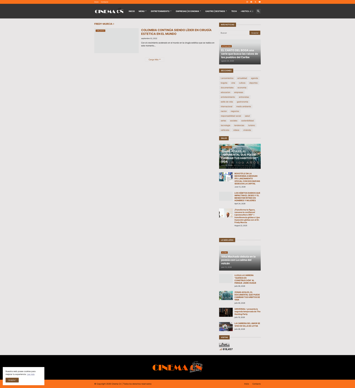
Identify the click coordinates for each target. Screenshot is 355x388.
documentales (227, 87)
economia (242, 87)
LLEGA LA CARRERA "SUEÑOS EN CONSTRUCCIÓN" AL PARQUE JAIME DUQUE (245, 279)
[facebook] (251, 2)
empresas (238, 92)
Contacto (104, 2)
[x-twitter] (255, 2)
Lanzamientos (227, 78)
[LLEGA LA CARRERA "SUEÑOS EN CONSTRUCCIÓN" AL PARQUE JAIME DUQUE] (226, 278)
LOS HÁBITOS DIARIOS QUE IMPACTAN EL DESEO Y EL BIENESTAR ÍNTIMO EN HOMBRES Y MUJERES (247, 197)
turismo (251, 125)
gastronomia (242, 102)
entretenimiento (228, 97)
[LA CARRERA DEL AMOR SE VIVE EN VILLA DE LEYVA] (226, 326)
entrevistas (244, 97)
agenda (254, 78)
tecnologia (225, 125)
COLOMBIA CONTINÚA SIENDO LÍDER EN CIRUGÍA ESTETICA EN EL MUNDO (176, 32)
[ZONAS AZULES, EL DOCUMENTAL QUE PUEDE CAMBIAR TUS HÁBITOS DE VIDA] (226, 295)
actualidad (242, 78)
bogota (224, 83)
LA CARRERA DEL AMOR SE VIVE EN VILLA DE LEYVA (247, 324)
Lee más (31, 374)
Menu (141, 11)
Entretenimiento (160, 11)
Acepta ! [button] (12, 380)
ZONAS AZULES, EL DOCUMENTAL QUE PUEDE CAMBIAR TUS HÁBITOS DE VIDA (247, 296)
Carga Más (154, 59)
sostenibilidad (247, 120)
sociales (233, 120)
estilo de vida (227, 102)
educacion (225, 92)
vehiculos (225, 130)
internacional (226, 106)
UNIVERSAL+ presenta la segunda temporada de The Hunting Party (247, 311)
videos (236, 130)
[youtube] (260, 2)
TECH (234, 11)
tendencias (239, 125)
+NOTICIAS (246, 11)
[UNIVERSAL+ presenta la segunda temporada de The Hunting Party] (226, 312)
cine (233, 83)
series (223, 120)
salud (247, 116)
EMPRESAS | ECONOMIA (187, 11)
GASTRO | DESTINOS (215, 11)
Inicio (96, 2)
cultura (242, 83)
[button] (251, 11)
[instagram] (247, 2)
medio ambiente (243, 106)
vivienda (247, 130)
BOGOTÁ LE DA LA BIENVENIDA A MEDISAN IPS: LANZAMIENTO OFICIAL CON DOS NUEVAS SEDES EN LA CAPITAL (247, 178)
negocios (235, 111)
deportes (253, 83)
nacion (224, 111)
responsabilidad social (231, 116)
